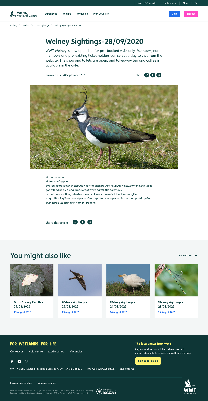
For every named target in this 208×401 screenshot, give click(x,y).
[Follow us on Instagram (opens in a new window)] (26, 361)
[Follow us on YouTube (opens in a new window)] (19, 361)
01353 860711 (127, 368)
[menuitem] (174, 14)
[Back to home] (190, 386)
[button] (146, 75)
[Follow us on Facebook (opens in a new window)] (12, 361)
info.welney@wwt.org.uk (101, 368)
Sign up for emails (148, 360)
